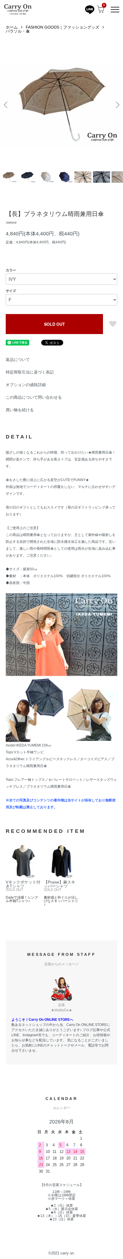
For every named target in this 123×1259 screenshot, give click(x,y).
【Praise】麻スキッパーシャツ (59, 884)
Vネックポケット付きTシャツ (23, 884)
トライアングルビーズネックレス (51, 759)
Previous (6, 104)
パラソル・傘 (18, 31)
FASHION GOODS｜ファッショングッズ (62, 27)
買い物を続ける (20, 410)
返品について (18, 359)
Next (116, 104)
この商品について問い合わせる (34, 397)
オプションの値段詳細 (26, 384)
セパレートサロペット (65, 780)
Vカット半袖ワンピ (29, 752)
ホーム (12, 27)
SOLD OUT (54, 324)
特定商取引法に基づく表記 (30, 372)
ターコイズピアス (94, 759)
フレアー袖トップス (29, 780)
